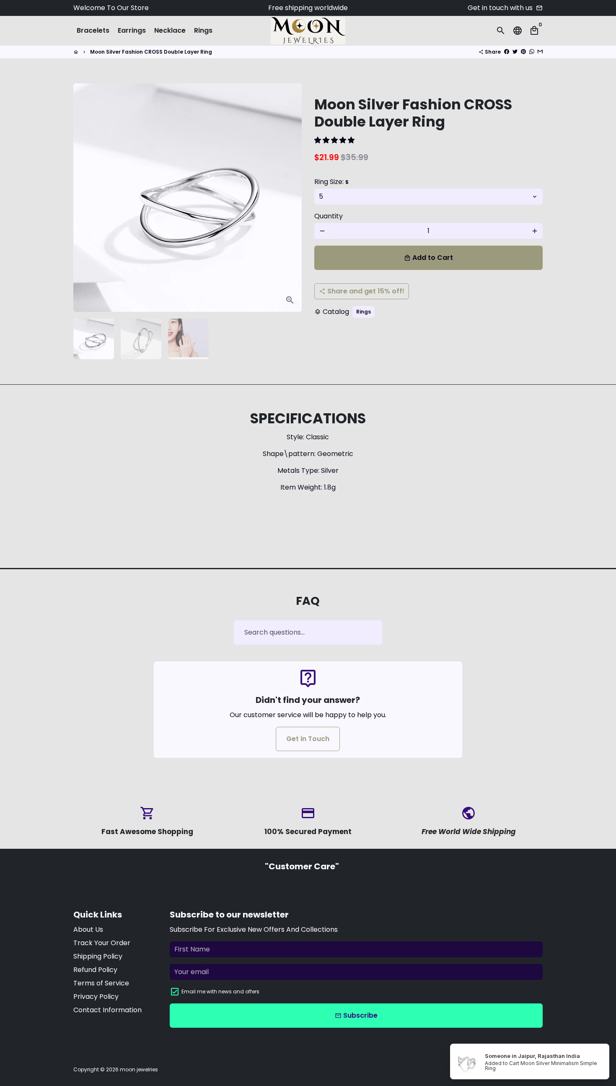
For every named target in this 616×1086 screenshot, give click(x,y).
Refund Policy (95, 970)
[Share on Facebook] (506, 51)
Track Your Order (101, 943)
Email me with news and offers (220, 991)
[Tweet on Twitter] (515, 51)
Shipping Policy (97, 956)
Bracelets (93, 30)
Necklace (170, 30)
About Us (88, 929)
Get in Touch (307, 739)
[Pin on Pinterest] (523, 51)
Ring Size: (331, 182)
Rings (203, 30)
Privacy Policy (96, 996)
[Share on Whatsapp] (531, 51)
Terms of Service (101, 983)
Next (290, 198)
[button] (335, 140)
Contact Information (107, 1010)
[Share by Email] (540, 51)
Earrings (132, 30)
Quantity (328, 216)
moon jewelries (139, 1069)
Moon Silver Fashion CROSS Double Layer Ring (151, 51)
